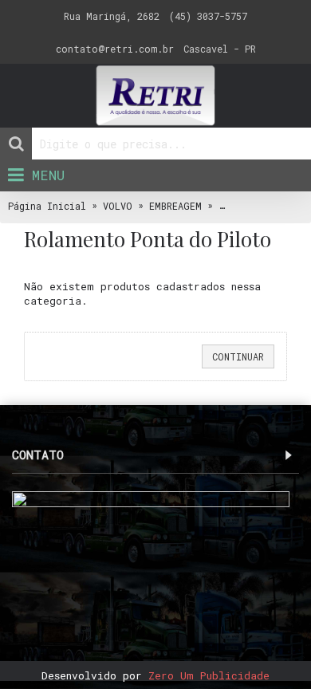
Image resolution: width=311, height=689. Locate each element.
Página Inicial (47, 205)
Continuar (238, 356)
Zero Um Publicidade (209, 675)
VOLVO (117, 205)
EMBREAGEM (175, 205)
